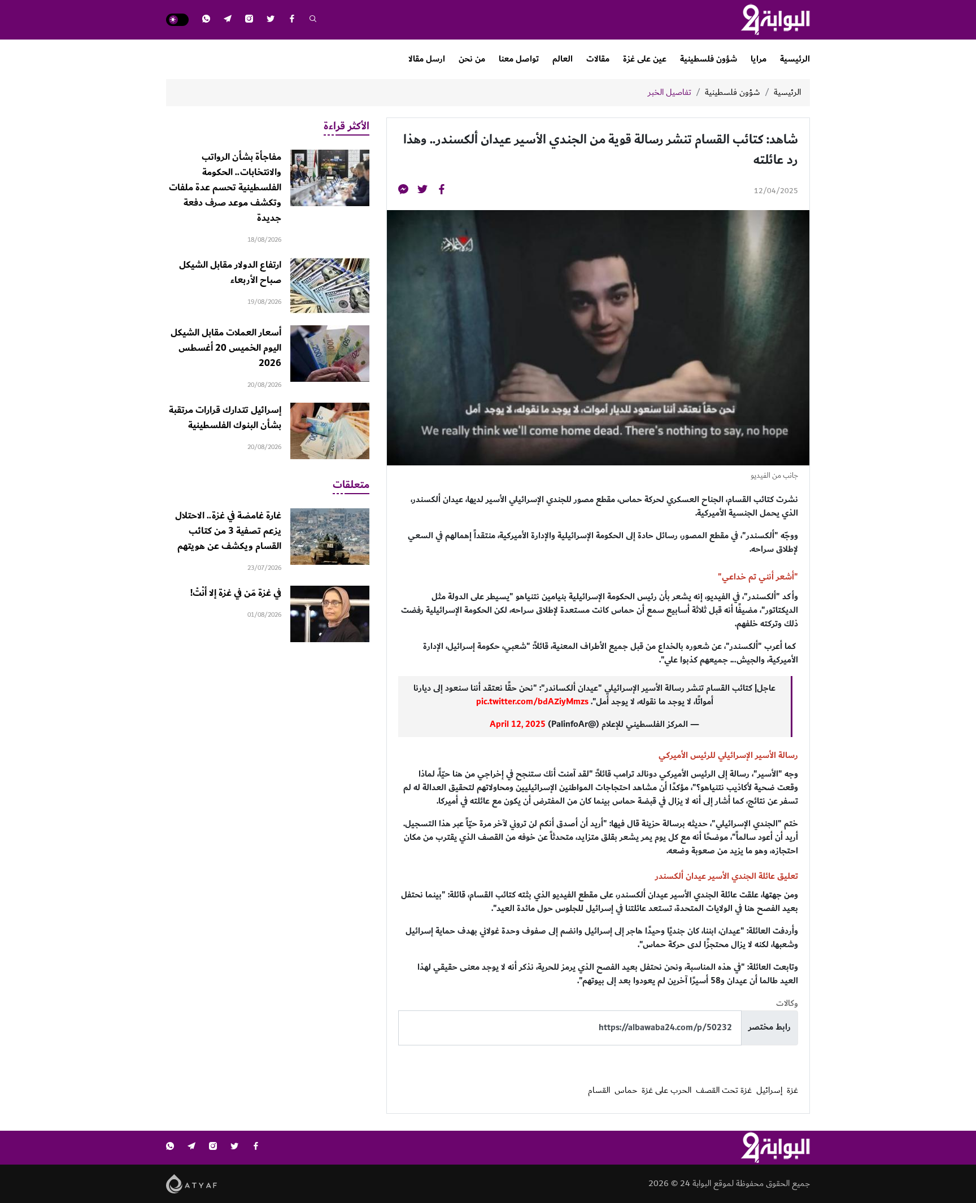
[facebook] (292, 20)
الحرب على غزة (666, 1090)
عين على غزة (644, 59)
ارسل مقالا (426, 59)
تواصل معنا (519, 59)
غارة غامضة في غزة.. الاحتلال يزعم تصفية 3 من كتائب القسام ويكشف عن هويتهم (228, 531)
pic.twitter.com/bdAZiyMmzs (532, 701)
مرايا (758, 59)
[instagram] (249, 20)
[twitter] (270, 20)
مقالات (597, 59)
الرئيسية (795, 59)
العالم (562, 59)
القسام (599, 1090)
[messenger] (403, 191)
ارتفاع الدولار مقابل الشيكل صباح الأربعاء (230, 272)
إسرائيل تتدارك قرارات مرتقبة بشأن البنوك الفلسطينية (225, 418)
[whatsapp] (206, 20)
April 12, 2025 (518, 724)
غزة (792, 1090)
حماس (626, 1090)
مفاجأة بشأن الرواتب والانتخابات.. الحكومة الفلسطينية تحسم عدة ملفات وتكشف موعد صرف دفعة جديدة (225, 187)
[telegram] (228, 20)
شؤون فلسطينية (708, 59)
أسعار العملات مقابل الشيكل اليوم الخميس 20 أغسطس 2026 (226, 348)
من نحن (472, 59)
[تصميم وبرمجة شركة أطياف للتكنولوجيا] (191, 1183)
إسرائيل (769, 1090)
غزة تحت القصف (724, 1090)
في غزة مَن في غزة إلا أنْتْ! (235, 593)
